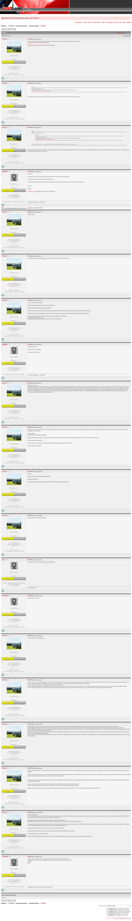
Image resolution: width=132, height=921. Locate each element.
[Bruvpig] (14, 865)
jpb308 (4, 171)
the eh (4, 39)
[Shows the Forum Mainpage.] (66, 7)
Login (30, 18)
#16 (29, 680)
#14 (29, 595)
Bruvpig (5, 856)
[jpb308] (14, 180)
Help (120, 22)
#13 (29, 559)
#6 (28, 256)
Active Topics (109, 22)
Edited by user (31, 45)
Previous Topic (7, 35)
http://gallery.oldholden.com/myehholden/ (38, 42)
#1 (28, 39)
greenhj (5, 595)
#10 (29, 427)
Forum (103, 22)
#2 (28, 83)
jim (3, 559)
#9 (28, 383)
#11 (29, 471)
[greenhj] (14, 605)
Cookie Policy (96, 22)
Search (116, 22)
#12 (29, 515)
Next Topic (126, 35)
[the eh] (14, 52)
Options (119, 32)
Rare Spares (78, 22)
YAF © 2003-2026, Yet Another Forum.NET (122, 917)
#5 (28, 212)
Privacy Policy (87, 22)
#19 (29, 812)
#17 (29, 724)
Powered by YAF (109, 917)
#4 (28, 171)
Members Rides (34, 26)
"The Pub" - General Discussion (17, 26)
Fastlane (3, 26)
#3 (28, 127)
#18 (29, 768)
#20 (29, 856)
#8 (28, 344)
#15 (29, 635)
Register (36, 18)
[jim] (14, 569)
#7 (28, 300)
